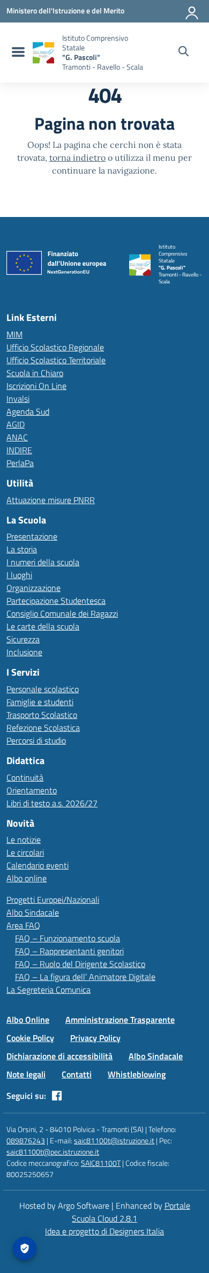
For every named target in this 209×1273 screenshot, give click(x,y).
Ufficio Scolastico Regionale (55, 347)
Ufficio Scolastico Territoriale (56, 360)
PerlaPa (20, 462)
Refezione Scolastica (43, 727)
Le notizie (23, 839)
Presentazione (31, 536)
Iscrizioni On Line (36, 385)
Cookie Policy (30, 1037)
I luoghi (19, 574)
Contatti (77, 1074)
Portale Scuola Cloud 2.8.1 (131, 1212)
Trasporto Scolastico (41, 714)
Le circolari (25, 852)
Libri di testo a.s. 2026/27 (52, 803)
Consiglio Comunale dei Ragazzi (62, 613)
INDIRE (19, 450)
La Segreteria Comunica (48, 989)
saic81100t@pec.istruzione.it (52, 1151)
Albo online (26, 878)
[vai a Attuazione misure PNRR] (59, 265)
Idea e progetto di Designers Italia (104, 1231)
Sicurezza (23, 639)
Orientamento (31, 790)
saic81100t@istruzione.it (114, 1140)
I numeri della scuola (42, 562)
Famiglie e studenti (39, 701)
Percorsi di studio (36, 740)
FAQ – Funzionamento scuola (67, 938)
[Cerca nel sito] (183, 52)
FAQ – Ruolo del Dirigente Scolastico (80, 963)
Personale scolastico (42, 689)
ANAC (17, 437)
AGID (15, 424)
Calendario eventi (37, 865)
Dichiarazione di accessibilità (59, 1056)
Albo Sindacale (32, 912)
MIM (14, 334)
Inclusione (24, 652)
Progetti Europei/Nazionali (52, 899)
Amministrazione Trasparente (120, 1019)
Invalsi (17, 398)
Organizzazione (33, 587)
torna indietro (77, 157)
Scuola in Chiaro (34, 372)
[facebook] (56, 1095)
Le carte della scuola (42, 626)
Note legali (26, 1074)
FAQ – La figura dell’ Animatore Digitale (85, 976)
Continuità (24, 777)
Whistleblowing (137, 1074)
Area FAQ (23, 925)
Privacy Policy (95, 1037)
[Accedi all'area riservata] (192, 11)
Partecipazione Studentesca (56, 600)
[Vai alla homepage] (43, 53)
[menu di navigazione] (17, 52)
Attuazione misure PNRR (50, 499)
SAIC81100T (101, 1163)
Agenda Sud (27, 411)
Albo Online (27, 1019)
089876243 (25, 1140)
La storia (21, 549)
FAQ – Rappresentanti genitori (69, 951)
